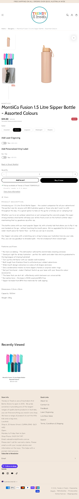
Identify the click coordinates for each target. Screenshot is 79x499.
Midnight (40, 130)
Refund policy (61, 491)
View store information (12, 191)
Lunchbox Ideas (47, 416)
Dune (17, 130)
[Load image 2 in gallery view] (8, 59)
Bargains (11, 29)
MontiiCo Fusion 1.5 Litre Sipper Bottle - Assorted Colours (37, 29)
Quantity (5, 170)
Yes (12, 143)
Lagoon (28, 130)
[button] (2, 15)
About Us (44, 401)
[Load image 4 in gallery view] (8, 92)
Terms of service (60, 494)
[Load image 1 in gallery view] (8, 42)
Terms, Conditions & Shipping (52, 423)
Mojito (51, 130)
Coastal (8, 130)
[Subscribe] (75, 458)
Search (43, 420)
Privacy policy (72, 491)
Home (4, 29)
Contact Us (45, 405)
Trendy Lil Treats (62, 488)
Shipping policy (72, 494)
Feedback (44, 408)
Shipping (10, 121)
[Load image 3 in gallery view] (8, 76)
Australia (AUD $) (10, 481)
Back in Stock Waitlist (10, 164)
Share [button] (6, 197)
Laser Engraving (47, 412)
